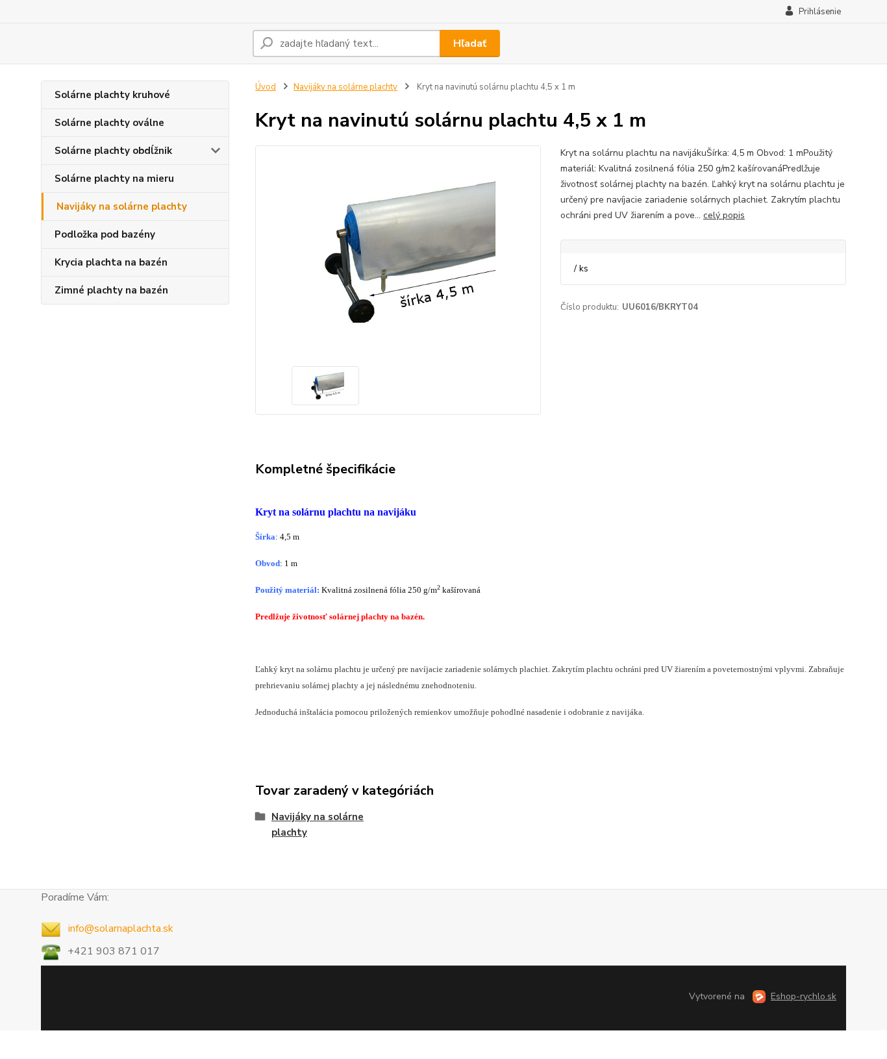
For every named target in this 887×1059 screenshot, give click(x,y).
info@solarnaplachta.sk (119, 928)
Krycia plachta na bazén (111, 262)
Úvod (265, 87)
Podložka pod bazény (105, 234)
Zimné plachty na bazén (111, 290)
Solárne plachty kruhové (112, 94)
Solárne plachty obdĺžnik (113, 150)
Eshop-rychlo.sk (803, 996)
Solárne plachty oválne (109, 122)
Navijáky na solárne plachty (121, 206)
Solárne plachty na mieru (114, 178)
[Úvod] (141, 43)
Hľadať (469, 43)
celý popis (724, 215)
